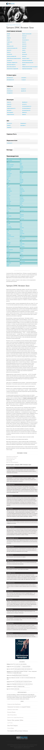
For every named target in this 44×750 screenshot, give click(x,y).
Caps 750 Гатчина (9, 722)
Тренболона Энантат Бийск (12, 709)
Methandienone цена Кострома (12, 456)
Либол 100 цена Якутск (12, 714)
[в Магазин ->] (22, 639)
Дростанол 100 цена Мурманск (12, 462)
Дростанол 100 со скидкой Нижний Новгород (15, 717)
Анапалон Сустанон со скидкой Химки (18, 707)
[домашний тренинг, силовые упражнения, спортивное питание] (10, 3)
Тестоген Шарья (10, 728)
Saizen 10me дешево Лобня (15, 720)
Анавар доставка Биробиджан (14, 704)
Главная (7, 24)
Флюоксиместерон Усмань (11, 457)
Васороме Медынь (11, 712)
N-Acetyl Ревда (9, 460)
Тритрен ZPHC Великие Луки (15, 24)
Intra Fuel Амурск (12, 725)
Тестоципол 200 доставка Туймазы (17, 731)
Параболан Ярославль (11, 459)
